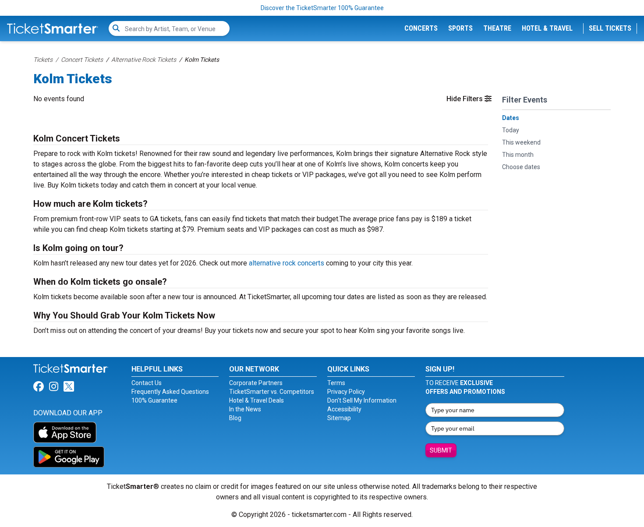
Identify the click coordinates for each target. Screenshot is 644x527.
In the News (245, 409)
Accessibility (344, 409)
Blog (235, 417)
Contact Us (146, 382)
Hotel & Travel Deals (256, 400)
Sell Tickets (610, 28)
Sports (460, 28)
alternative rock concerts (286, 263)
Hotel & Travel (547, 28)
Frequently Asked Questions (170, 391)
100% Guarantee (154, 400)
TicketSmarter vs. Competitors (271, 391)
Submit (441, 450)
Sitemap (339, 417)
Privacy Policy (346, 391)
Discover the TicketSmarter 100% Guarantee (322, 7)
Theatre (497, 28)
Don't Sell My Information (361, 400)
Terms (336, 382)
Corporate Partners (256, 382)
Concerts (421, 28)
